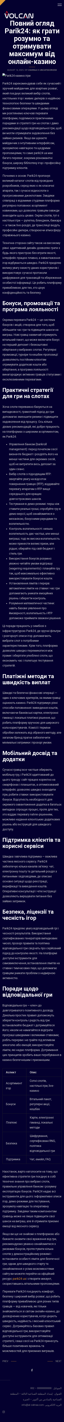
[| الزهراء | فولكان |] (18, 14)
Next (59, 1361)
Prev (5, 1361)
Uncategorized (48, 70)
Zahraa (32, 70)
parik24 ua (19, 1278)
